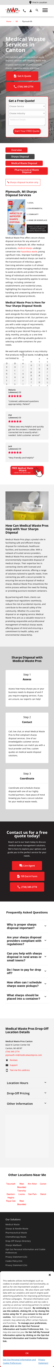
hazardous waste (29, 251)
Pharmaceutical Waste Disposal (27, 171)
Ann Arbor (32, 1184)
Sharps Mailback (13, 1245)
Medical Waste (12, 1224)
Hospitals (31, 374)
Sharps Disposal (20, 156)
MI (17, 21)
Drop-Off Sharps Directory (18, 1241)
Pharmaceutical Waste (16, 1232)
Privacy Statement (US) (16, 1256)
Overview (16, 150)
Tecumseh (10, 1184)
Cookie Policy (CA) (13, 1261)
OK (27, 1353)
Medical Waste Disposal (24, 163)
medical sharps (25, 248)
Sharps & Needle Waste (16, 1228)
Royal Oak (11, 1201)
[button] (49, 1274)
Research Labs (47, 374)
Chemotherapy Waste (15, 1236)
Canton (43, 1184)
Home (8, 21)
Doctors (15, 374)
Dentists (6, 374)
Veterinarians (23, 374)
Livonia (21, 1194)
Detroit (43, 1194)
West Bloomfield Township (21, 1187)
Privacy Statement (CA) (16, 1265)
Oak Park (32, 1194)
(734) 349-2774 (12, 1051)
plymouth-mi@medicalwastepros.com (23, 1055)
